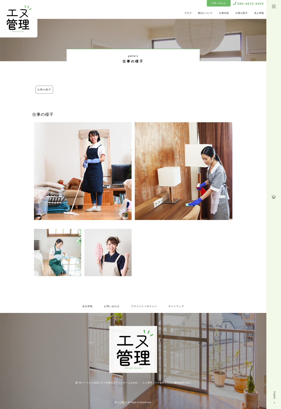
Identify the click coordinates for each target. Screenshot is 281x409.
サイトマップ (176, 306)
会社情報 (87, 306)
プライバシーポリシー (144, 306)
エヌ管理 (122, 402)
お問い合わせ (218, 3)
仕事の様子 (44, 89)
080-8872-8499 (250, 3)
